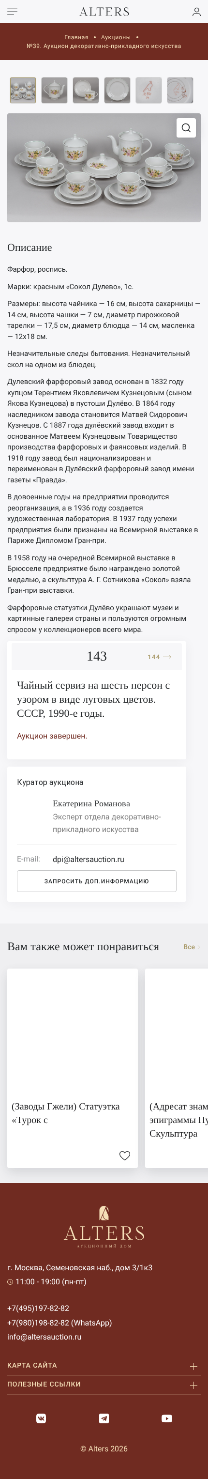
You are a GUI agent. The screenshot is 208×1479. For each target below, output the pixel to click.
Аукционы (116, 37)
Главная (76, 37)
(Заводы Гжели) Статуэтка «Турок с (66, 1113)
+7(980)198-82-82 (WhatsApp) (59, 1322)
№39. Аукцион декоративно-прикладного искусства (104, 46)
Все (189, 947)
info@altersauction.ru (44, 1336)
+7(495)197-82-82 (38, 1308)
